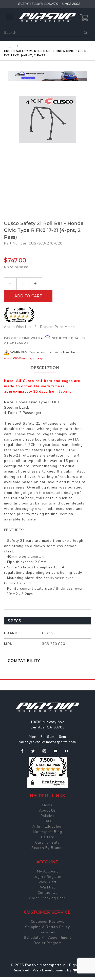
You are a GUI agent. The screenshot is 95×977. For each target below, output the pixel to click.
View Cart (47, 882)
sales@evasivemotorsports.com (47, 742)
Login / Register (47, 876)
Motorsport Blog (47, 831)
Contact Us (47, 892)
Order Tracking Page (47, 898)
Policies (47, 815)
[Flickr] (69, 753)
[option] (47, 76)
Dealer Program (47, 942)
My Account (47, 871)
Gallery (47, 837)
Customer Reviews (47, 921)
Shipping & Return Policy (47, 926)
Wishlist (47, 887)
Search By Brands (47, 847)
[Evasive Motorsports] (47, 17)
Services (47, 932)
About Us (47, 810)
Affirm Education (47, 826)
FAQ (47, 821)
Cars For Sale (47, 842)
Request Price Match (57, 327)
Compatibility (24, 660)
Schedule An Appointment (47, 937)
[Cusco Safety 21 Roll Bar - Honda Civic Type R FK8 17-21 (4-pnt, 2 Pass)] (47, 119)
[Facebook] (24, 753)
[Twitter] (35, 753)
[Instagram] (46, 753)
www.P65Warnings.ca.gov (25, 358)
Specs (14, 621)
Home (47, 805)
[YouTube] (58, 753)
